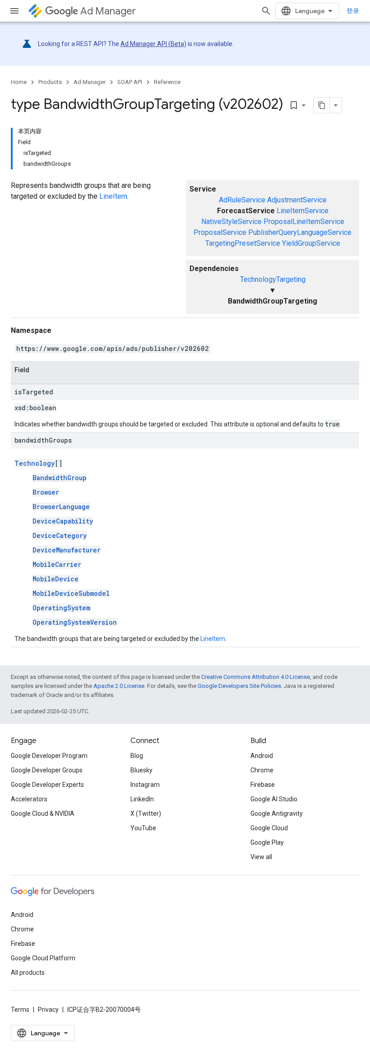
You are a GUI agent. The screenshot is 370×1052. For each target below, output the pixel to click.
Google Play (267, 842)
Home (19, 82)
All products (28, 972)
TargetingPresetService (242, 243)
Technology (34, 463)
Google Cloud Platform (43, 958)
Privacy (48, 1009)
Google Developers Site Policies (239, 686)
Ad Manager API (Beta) (153, 43)
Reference (167, 82)
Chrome (261, 770)
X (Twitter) (145, 813)
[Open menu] (14, 11)
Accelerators (29, 799)
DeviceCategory (59, 535)
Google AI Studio (273, 799)
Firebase (262, 784)
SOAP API (129, 82)
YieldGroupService (311, 243)
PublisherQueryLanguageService (300, 232)
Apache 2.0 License (118, 686)
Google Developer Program (49, 755)
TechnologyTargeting (272, 279)
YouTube (143, 828)
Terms (20, 1009)
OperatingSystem (61, 607)
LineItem (113, 196)
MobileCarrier (56, 564)
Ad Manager (108, 11)
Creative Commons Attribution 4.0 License (255, 676)
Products (50, 82)
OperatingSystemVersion (74, 622)
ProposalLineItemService (304, 221)
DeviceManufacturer (66, 550)
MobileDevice (55, 579)
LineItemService (302, 210)
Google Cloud (269, 828)
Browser (45, 492)
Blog (136, 755)
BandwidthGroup (59, 477)
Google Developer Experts (47, 784)
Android (261, 755)
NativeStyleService (231, 221)
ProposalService (220, 232)
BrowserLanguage (61, 506)
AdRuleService (242, 200)
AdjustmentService (297, 200)
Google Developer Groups (47, 770)
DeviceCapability (62, 521)
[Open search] (266, 10)
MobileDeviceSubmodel (71, 593)
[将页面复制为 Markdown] (322, 105)
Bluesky (141, 770)
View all (261, 856)
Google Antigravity (276, 813)
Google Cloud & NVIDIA (42, 813)
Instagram (145, 784)
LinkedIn (142, 799)
